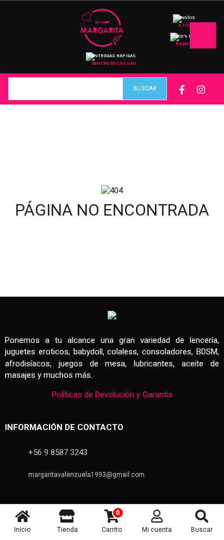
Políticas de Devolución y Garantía (112, 395)
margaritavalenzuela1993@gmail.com (86, 474)
